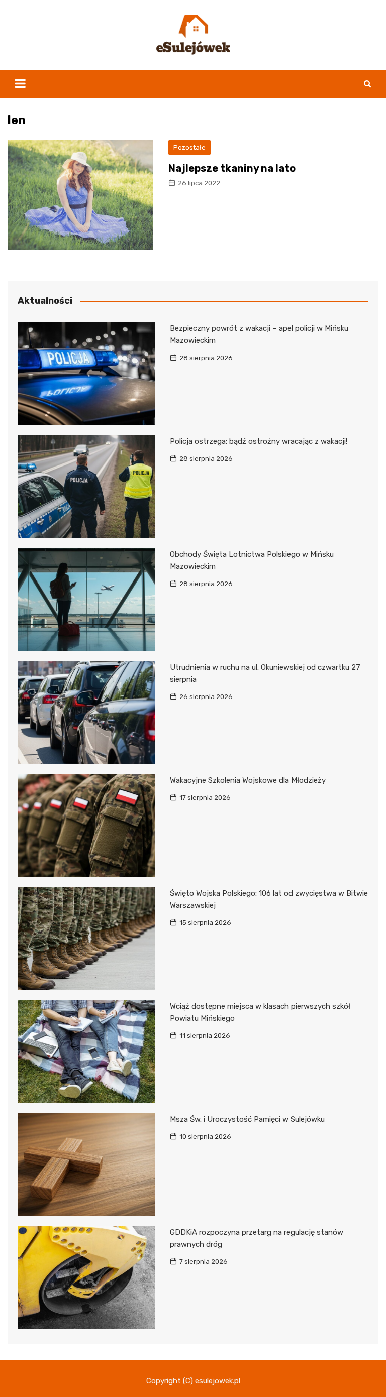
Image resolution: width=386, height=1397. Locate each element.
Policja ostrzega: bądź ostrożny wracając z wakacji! (258, 441)
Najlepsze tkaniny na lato (232, 168)
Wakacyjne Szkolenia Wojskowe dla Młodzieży (248, 780)
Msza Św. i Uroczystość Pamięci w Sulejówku (247, 1119)
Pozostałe (189, 147)
